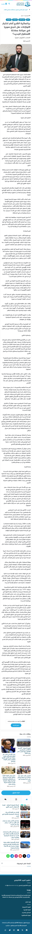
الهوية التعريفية (26, 907)
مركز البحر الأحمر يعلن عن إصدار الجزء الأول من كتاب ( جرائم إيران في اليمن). (11, 823)
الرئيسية (26, 16)
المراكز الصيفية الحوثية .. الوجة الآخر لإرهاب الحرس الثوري (10, 806)
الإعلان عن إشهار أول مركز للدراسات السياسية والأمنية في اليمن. (10, 814)
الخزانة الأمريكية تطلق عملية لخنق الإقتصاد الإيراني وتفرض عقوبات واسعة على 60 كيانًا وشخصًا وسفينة (11, 845)
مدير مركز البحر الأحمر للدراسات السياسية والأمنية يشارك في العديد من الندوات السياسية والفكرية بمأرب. (11, 835)
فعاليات (9, 20)
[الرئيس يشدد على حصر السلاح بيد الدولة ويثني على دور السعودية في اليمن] (24, 770)
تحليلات (15, 20)
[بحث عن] (9, 5)
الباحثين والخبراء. (26, 913)
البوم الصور (22, 20)
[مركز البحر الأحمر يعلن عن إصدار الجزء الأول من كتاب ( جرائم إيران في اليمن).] (25, 825)
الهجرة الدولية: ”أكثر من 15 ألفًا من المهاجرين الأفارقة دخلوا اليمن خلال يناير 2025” (24, 750)
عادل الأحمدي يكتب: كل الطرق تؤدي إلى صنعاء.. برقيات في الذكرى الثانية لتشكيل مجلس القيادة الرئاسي (8, 758)
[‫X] (24, 856)
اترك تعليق (16, 793)
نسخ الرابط (16, 725)
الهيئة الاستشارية (26, 915)
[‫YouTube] (20, 856)
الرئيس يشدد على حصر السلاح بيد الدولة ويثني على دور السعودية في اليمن (24, 778)
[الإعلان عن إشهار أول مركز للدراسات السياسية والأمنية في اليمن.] (25, 814)
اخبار (22, 16)
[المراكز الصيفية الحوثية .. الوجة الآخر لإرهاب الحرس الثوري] (25, 807)
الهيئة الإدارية (27, 910)
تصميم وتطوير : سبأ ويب (11, 926)
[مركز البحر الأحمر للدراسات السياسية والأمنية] (23, 4)
